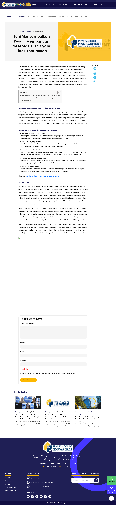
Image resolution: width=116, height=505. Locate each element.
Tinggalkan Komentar (28, 323)
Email (22, 351)
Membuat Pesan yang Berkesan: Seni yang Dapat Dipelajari (40, 95)
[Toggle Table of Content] (58, 92)
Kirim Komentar (28, 380)
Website (23, 360)
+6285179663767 (67, 466)
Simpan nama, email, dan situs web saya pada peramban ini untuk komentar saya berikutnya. (48, 373)
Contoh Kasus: (26, 101)
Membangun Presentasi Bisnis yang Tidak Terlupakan (39, 98)
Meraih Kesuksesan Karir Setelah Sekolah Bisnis (42, 176)
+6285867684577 (51, 466)
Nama (23, 343)
